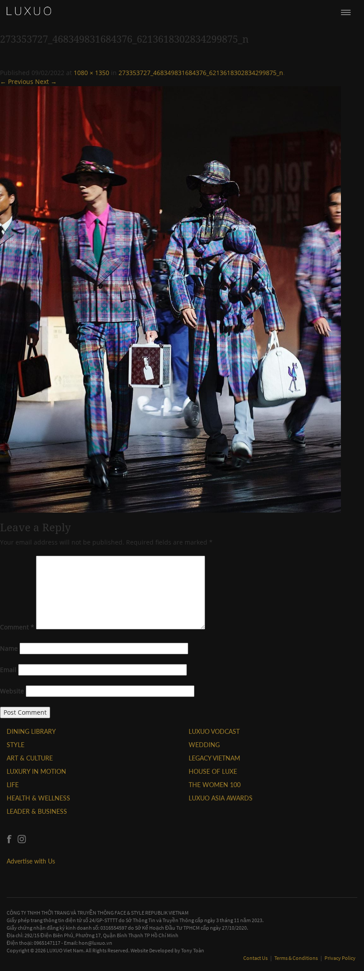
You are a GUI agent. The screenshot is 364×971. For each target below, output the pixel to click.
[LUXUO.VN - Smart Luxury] (29, 11)
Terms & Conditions (296, 958)
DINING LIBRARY (31, 731)
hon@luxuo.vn (95, 942)
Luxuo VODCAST (214, 731)
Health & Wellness (38, 798)
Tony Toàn (192, 950)
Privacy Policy (340, 958)
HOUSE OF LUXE (213, 771)
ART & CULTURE (30, 758)
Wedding (204, 744)
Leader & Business (37, 811)
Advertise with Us (31, 861)
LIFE (13, 784)
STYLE (15, 744)
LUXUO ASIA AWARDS (221, 798)
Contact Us (255, 958)
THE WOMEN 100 (215, 784)
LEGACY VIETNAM (214, 758)
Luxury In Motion (36, 771)
